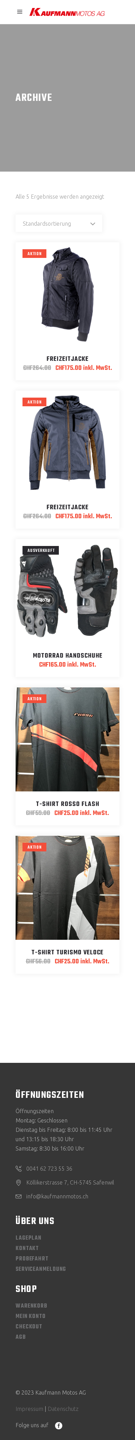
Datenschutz (63, 1409)
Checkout (29, 1326)
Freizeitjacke (68, 359)
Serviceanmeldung (41, 1269)
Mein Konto (31, 1316)
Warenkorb (31, 1306)
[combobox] (59, 223)
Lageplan (29, 1238)
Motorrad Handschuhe (67, 656)
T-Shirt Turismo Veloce (68, 953)
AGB (21, 1337)
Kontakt (27, 1248)
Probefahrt (32, 1259)
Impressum (29, 1409)
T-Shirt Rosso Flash (67, 804)
